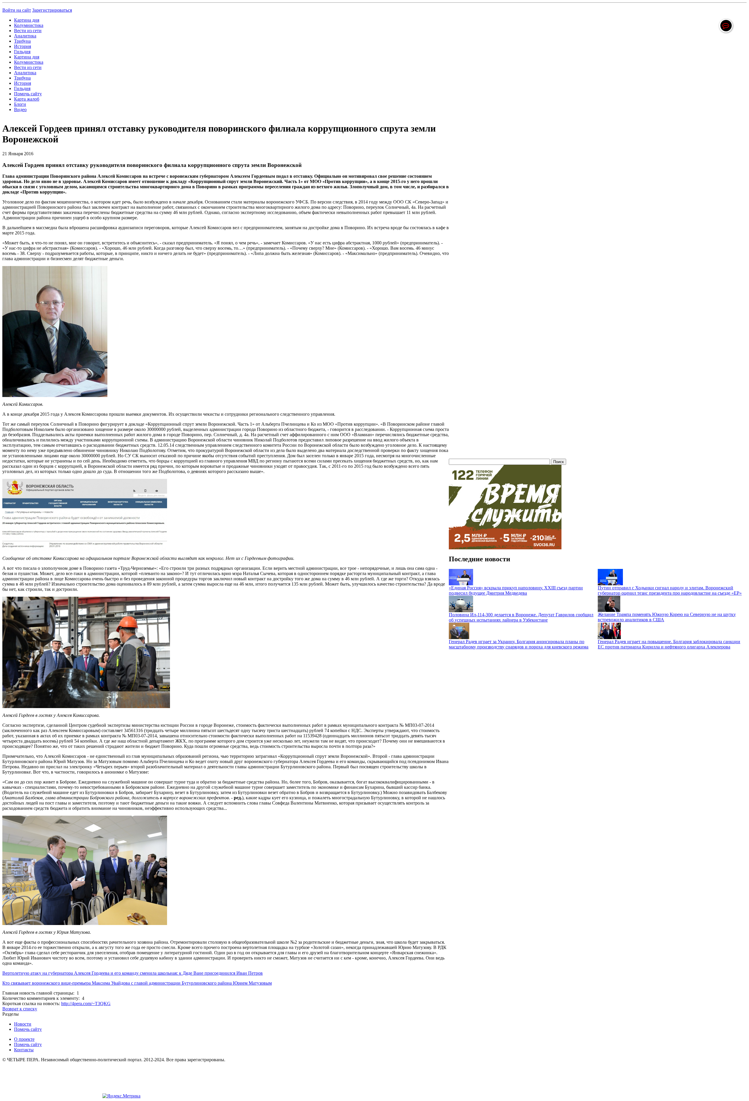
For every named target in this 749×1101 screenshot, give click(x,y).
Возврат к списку (19, 1008)
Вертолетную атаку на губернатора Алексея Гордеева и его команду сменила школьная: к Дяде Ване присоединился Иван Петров (132, 973)
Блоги (20, 104)
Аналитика (25, 35)
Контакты (24, 1049)
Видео (20, 109)
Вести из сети (28, 30)
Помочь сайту (28, 93)
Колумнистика (28, 25)
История (22, 46)
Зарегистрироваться (52, 10)
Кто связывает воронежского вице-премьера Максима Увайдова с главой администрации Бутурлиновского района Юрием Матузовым (137, 983)
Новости (22, 1023)
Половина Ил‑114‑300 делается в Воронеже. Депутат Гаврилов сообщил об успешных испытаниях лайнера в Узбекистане (521, 617)
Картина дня (26, 20)
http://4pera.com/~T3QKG (86, 1003)
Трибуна (22, 41)
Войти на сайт (16, 10)
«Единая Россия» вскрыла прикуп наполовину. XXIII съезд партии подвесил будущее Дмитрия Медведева (516, 590)
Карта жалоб (26, 98)
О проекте (24, 1039)
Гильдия (22, 51)
